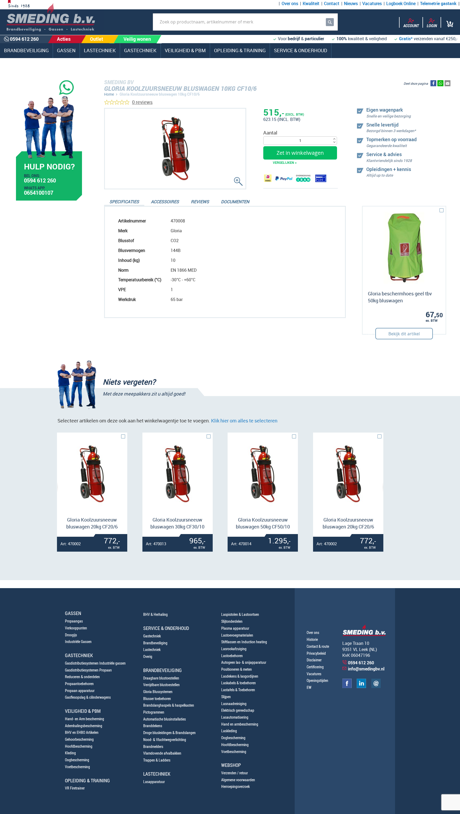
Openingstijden (317, 680)
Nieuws (351, 3)
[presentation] (60, 487)
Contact (331, 3)
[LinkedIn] (361, 686)
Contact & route (318, 646)
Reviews (200, 202)
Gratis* (406, 39)
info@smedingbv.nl (366, 669)
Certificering (315, 666)
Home (109, 94)
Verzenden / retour (234, 772)
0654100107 (38, 193)
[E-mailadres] (376, 686)
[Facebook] (347, 686)
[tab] (124, 202)
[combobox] (245, 22)
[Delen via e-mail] (447, 84)
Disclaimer (314, 659)
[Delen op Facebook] (433, 84)
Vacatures (372, 3)
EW (309, 687)
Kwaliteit (311, 3)
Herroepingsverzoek (235, 786)
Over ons (290, 3)
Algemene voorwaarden (238, 779)
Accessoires (165, 202)
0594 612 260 (40, 181)
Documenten (235, 202)
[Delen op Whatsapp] (440, 84)
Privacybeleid (316, 653)
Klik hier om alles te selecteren (244, 420)
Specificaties (124, 202)
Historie (312, 639)
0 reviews (142, 102)
